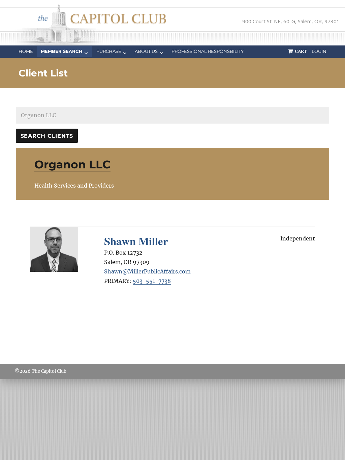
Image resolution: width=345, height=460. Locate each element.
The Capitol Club (49, 371)
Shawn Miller (136, 241)
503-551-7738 (152, 280)
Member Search (62, 51)
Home (26, 51)
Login (319, 51)
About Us (146, 51)
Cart (301, 51)
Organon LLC (72, 164)
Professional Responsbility (207, 51)
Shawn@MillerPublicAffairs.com (147, 271)
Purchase (108, 51)
